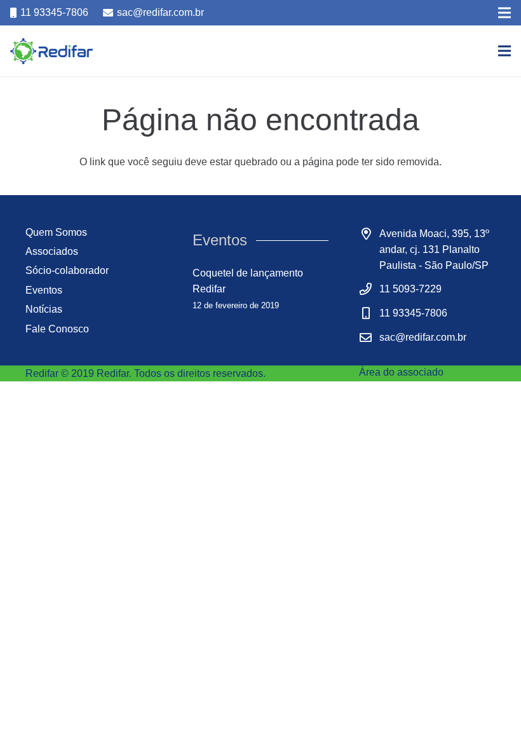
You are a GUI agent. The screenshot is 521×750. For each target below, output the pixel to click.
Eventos (43, 290)
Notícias (43, 309)
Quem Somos (56, 232)
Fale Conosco (57, 329)
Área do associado (401, 372)
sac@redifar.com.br (422, 337)
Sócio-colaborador (67, 270)
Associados (51, 251)
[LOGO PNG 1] (51, 51)
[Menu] (504, 51)
